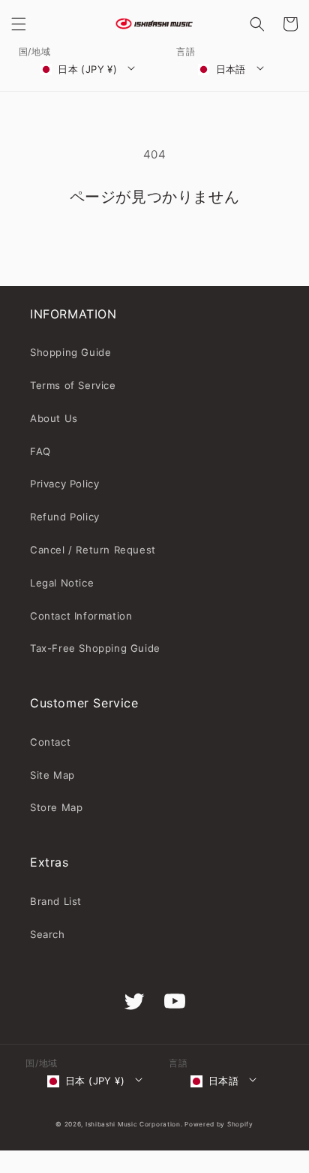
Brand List (56, 901)
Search (47, 934)
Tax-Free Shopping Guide (95, 648)
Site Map (52, 775)
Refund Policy (65, 517)
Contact (50, 742)
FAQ (40, 451)
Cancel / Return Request (93, 550)
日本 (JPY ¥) (87, 69)
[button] (18, 24)
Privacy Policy (64, 484)
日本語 (231, 69)
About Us (54, 418)
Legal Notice (62, 583)
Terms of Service (73, 385)
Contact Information (81, 616)
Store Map (56, 807)
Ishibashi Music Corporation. (135, 1124)
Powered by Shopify (219, 1124)
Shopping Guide (70, 352)
